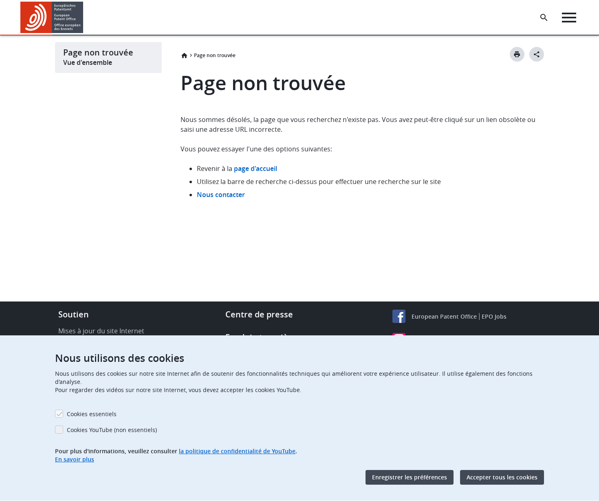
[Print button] (517, 54)
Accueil (184, 55)
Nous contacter (221, 194)
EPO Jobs (494, 316)
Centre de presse (259, 314)
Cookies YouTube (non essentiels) (112, 430)
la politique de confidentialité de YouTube (237, 451)
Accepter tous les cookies (502, 477)
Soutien (73, 314)
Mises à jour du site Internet (101, 330)
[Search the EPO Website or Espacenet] (544, 17)
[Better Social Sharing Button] (536, 54)
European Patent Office (444, 316)
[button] (85, 17)
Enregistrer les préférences (409, 477)
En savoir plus (74, 459)
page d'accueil (255, 168)
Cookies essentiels (92, 414)
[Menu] (569, 17)
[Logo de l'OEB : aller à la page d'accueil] (52, 17)
